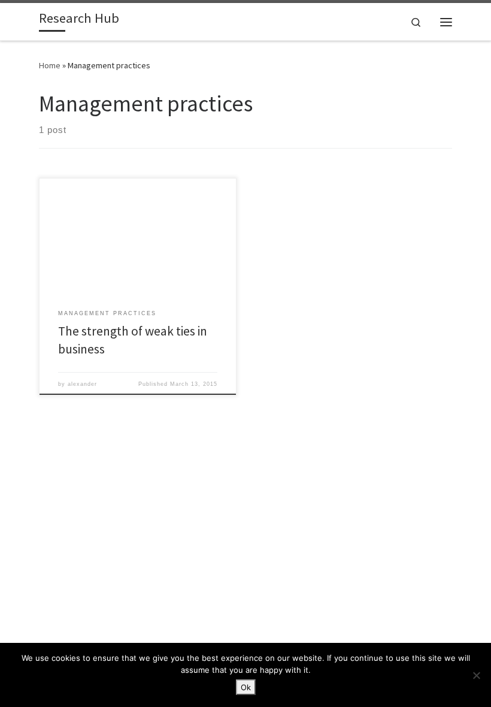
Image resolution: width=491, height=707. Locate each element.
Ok (246, 687)
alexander (82, 384)
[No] (476, 675)
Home (49, 65)
